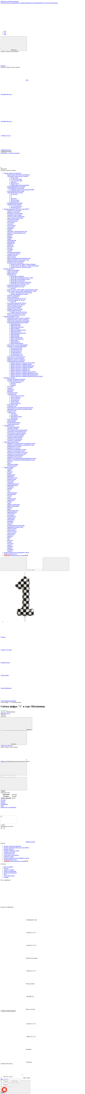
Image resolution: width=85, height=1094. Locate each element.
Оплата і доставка (10, 3)
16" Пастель (14, 194)
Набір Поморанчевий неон (18, 333)
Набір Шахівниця (16, 324)
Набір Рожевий (15, 336)
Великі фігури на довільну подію (20, 283)
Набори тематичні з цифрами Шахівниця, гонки (24, 373)
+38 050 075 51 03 (6, 150)
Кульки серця (14, 177)
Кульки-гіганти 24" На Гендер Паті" (21, 267)
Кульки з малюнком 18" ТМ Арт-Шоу (21, 292)
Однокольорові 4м (16, 352)
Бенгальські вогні (16, 403)
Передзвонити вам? (6, 151)
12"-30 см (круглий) (16, 179)
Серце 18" (13, 301)
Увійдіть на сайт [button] (5, 745)
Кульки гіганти (15, 183)
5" (11, 197)
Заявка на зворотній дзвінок (8, 1011)
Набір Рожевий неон (16, 337)
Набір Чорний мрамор (17, 343)
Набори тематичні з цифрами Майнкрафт (22, 365)
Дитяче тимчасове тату (10, 554)
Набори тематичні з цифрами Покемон (22, 367)
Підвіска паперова (16, 382)
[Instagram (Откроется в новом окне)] (13, 15)
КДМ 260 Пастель (16, 207)
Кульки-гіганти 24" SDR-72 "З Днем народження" (25, 265)
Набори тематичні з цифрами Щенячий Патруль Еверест (27, 376)
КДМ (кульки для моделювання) (20, 185)
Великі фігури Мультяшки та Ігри (20, 279)
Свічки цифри (15, 401)
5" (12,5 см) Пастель (16, 206)
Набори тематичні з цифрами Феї (20, 370)
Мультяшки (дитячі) (16, 416)
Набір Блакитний (15, 325)
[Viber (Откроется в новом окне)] (13, 28)
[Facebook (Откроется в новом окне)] (38, 15)
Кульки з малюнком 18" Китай (19, 294)
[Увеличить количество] (14, 783)
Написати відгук (5, 713)
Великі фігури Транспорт (18, 280)
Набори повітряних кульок (11, 316)
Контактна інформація (33, 3)
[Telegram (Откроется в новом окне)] (62, 15)
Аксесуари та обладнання (11, 442)
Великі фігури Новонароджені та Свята (22, 277)
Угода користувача (48, 3)
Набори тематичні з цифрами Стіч (20, 368)
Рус (5, 32)
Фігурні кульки (15, 200)
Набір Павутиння (15, 331)
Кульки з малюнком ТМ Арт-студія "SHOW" (16, 209)
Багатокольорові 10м (16, 348)
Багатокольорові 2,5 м (17, 355)
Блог (41, 3)
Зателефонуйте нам (6, 94)
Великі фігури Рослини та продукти (21, 282)
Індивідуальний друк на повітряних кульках (16, 552)
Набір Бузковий (15, 328)
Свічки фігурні (15, 400)
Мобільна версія (30, 842)
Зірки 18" (13, 288)
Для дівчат (14, 413)
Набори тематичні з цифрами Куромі (21, 364)
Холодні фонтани (16, 397)
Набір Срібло (14, 340)
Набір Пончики (15, 334)
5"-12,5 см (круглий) (16, 180)
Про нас (3, 3)
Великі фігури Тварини (17, 276)
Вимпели (13, 383)
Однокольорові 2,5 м (16, 354)
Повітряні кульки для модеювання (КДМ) (22, 189)
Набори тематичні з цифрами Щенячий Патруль (24, 374)
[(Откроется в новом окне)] (2, 829)
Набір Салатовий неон (17, 339)
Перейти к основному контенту (10, 1)
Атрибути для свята (9, 377)
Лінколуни (14, 182)
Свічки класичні (15, 398)
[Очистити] (56, 564)
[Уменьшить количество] (14, 768)
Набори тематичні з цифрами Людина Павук (23, 371)
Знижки (55, 3)
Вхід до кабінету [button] (8, 866)
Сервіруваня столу (9, 425)
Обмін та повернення (21, 3)
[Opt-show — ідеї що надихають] (9, 823)
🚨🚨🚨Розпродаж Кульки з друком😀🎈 (16, 555)
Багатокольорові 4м (16, 351)
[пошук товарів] (14, 564)
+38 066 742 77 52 (6, 135)
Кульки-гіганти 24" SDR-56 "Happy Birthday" (23, 264)
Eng (5, 34)
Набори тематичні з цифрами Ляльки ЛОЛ (23, 362)
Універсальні (14, 418)
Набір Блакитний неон (17, 327)
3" (11, 195)
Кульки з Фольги (9, 268)
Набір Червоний (15, 342)
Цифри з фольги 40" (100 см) (19, 312)
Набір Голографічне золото (18, 330)
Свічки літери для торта (17, 395)
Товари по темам (9, 467)
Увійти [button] (2, 761)
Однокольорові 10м (16, 349)
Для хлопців (14, 415)
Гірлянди (13, 385)
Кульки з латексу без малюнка (12, 173)
